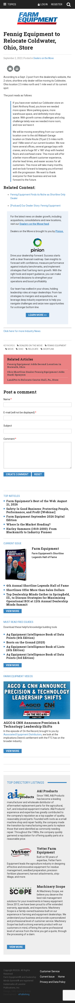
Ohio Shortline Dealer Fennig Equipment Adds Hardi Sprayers (35, 373)
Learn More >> (37, 315)
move (11, 349)
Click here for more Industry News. (22, 331)
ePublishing (23, 994)
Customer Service (50, 971)
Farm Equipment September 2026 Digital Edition (35, 518)
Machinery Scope (51, 886)
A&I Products (47, 791)
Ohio (20, 349)
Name (7, 399)
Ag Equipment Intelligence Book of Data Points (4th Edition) (35, 636)
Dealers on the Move (43, 58)
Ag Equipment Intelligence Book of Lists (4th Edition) (35, 648)
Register (56, 4)
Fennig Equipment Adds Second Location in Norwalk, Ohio (34, 366)
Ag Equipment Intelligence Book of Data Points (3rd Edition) (35, 656)
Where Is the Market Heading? (28, 524)
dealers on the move (31, 345)
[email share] (10, 68)
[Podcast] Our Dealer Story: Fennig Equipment (35, 205)
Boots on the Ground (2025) (25, 642)
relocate (33, 349)
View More (12, 611)
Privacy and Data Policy (52, 982)
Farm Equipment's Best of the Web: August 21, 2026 (36, 502)
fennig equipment (56, 345)
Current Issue (47, 976)
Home (61, 976)
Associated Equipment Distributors (22, 734)
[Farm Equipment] (15, 564)
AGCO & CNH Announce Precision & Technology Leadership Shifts (31, 725)
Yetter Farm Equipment (46, 850)
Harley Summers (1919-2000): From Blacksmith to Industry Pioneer (31, 530)
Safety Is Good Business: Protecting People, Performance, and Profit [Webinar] (37, 510)
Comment (9, 438)
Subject (7, 425)
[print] (17, 68)
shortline (48, 349)
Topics (12, 4)
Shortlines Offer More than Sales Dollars (35, 590)
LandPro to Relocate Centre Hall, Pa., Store (32, 379)
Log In (44, 4)
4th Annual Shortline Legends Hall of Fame (37, 585)
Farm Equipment (45, 548)
